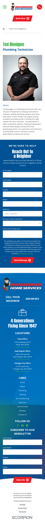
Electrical (22, 402)
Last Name (7, 180)
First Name (7, 170)
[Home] (22, 7)
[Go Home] (3, 29)
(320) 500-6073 (32, 299)
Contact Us (22, 415)
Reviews (22, 410)
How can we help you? (11, 229)
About (22, 386)
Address (6, 209)
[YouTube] (22, 425)
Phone (5, 190)
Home (22, 382)
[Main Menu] (5, 7)
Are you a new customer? (13, 219)
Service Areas (22, 406)
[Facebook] (18, 425)
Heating (22, 394)
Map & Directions (22, 347)
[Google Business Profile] (27, 425)
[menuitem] (22, 504)
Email (5, 200)
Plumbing (22, 390)
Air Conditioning (22, 398)
